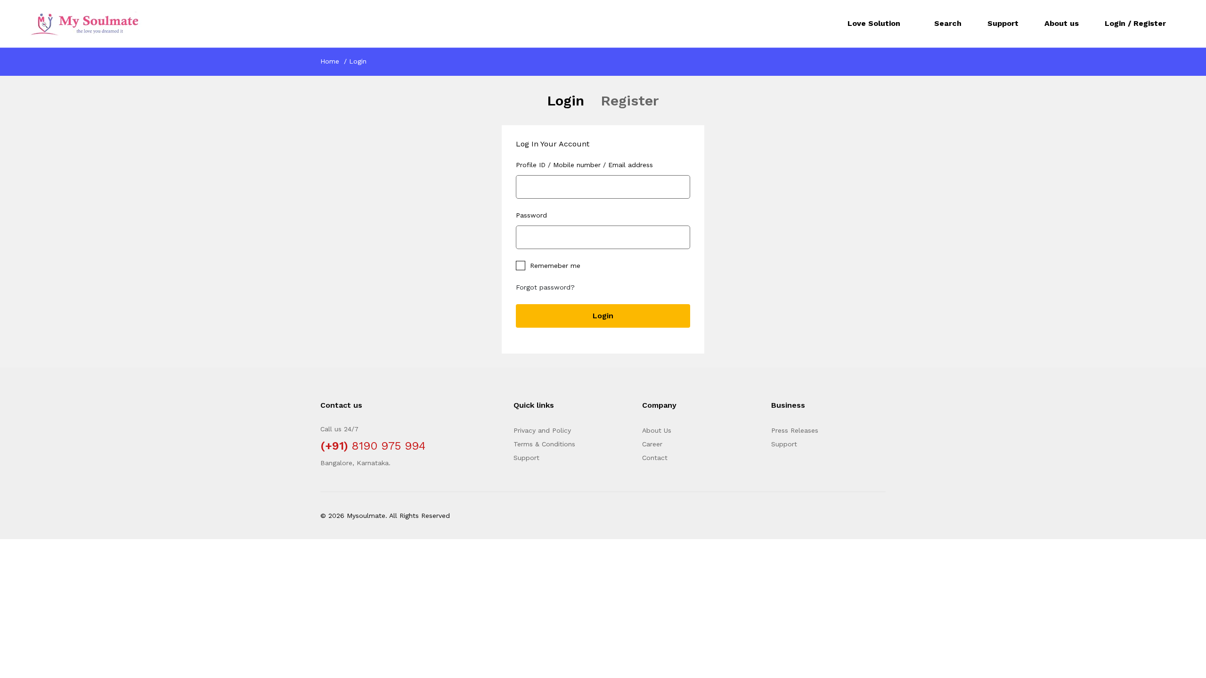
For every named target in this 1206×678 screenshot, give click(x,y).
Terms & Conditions (544, 444)
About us (1061, 23)
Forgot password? (545, 287)
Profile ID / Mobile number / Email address (584, 164)
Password (531, 215)
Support (1003, 23)
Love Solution (873, 23)
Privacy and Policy (542, 430)
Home (329, 61)
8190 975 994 (388, 445)
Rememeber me (555, 265)
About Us (656, 430)
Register (630, 100)
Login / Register (1135, 23)
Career (652, 444)
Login (565, 100)
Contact (655, 457)
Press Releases (794, 430)
